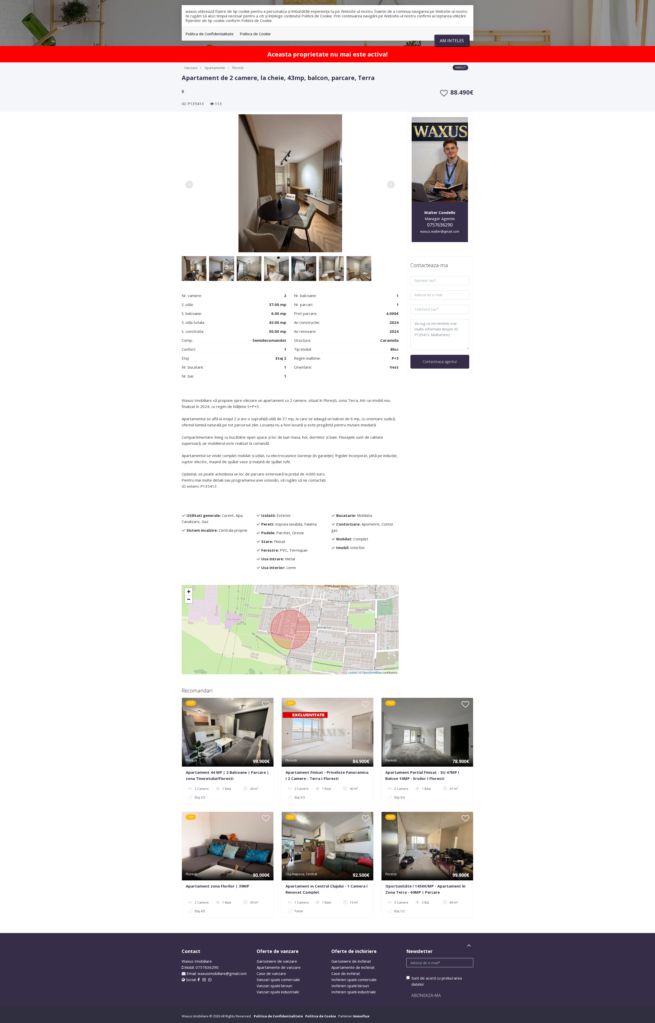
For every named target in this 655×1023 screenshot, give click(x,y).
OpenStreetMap (372, 672)
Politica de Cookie (255, 33)
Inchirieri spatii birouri (350, 985)
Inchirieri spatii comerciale (354, 979)
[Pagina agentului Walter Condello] (440, 158)
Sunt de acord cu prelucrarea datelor (436, 981)
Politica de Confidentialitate (209, 33)
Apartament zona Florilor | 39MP (217, 886)
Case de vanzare (271, 973)
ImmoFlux (361, 1016)
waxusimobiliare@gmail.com (222, 973)
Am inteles (452, 40)
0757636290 (440, 225)
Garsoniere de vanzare (277, 961)
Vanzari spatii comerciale (278, 979)
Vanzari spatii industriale (278, 991)
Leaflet (352, 672)
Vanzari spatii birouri (274, 985)
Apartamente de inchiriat (353, 967)
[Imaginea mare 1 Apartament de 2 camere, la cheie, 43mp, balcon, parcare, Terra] (290, 183)
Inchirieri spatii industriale (353, 991)
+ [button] (188, 591)
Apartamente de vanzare (279, 967)
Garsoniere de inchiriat (351, 961)
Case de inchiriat (345, 973)
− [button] (188, 599)
